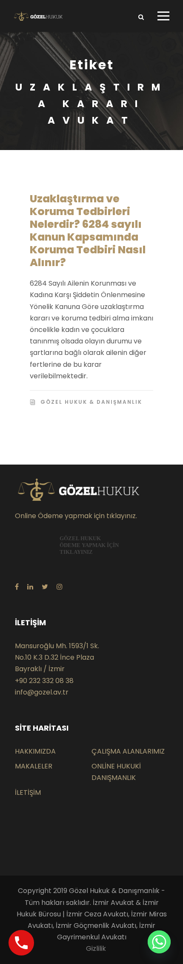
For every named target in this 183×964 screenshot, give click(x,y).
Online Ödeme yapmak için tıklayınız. (76, 516)
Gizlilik (96, 948)
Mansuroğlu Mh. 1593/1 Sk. (57, 646)
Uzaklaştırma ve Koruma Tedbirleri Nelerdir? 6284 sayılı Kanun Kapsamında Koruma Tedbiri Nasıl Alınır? (88, 230)
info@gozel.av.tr (42, 692)
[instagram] (60, 587)
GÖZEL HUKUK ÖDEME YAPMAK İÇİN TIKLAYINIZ (89, 545)
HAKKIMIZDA (35, 751)
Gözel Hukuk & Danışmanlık (91, 401)
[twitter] (45, 587)
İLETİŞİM (28, 792)
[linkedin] (30, 587)
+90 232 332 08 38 (44, 681)
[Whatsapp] (159, 941)
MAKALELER (33, 766)
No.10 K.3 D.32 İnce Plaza (54, 657)
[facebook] (17, 587)
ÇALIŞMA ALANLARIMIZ (128, 751)
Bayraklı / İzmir (40, 669)
